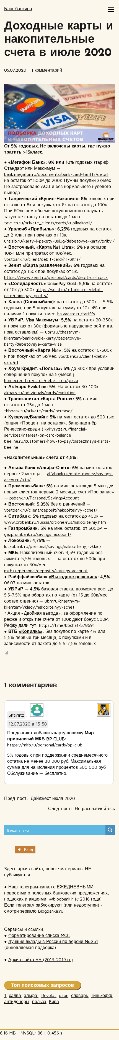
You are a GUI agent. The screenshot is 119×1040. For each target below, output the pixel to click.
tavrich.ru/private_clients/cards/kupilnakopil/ (48, 222)
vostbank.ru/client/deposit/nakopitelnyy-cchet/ (50, 509)
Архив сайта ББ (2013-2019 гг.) (40, 959)
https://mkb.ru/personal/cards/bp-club (44, 744)
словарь (79, 995)
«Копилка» (30, 631)
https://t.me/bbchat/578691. (67, 625)
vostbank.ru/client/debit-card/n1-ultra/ (42, 259)
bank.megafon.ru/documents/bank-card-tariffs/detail (56, 174)
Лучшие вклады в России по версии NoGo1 (53, 941)
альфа (31, 995)
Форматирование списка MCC (39, 935)
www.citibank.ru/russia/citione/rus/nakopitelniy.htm (55, 522)
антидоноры (16, 1001)
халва (15, 995)
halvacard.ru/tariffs (76, 313)
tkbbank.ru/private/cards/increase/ (38, 410)
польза (39, 1001)
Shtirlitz (16, 715)
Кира (54, 1001)
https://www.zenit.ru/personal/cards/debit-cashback (56, 277)
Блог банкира (18, 8)
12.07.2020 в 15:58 (28, 723)
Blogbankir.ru (50, 911)
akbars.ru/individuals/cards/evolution (40, 392)
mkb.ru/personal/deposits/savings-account (46, 570)
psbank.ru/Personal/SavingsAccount (44, 497)
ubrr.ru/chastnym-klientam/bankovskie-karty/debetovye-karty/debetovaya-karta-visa (42, 337)
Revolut (48, 995)
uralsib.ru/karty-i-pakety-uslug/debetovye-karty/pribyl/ (59, 240)
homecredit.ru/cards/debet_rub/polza (41, 380)
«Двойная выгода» (41, 613)
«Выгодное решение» (73, 576)
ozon (63, 995)
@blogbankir (61, 898)
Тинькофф (101, 995)
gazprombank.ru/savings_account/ (37, 534)
